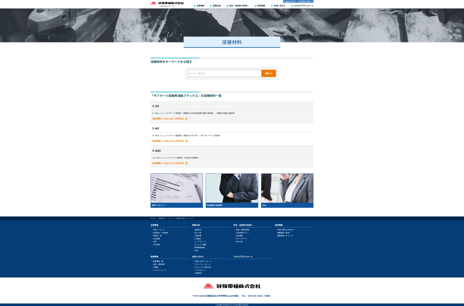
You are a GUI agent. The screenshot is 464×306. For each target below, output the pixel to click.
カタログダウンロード (243, 256)
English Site (289, 1)
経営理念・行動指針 (160, 232)
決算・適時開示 (159, 264)
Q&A (196, 250)
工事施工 (198, 238)
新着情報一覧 (158, 261)
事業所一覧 (157, 235)
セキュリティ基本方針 (203, 267)
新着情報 (154, 256)
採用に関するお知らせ (285, 229)
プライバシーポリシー (203, 264)
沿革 (154, 241)
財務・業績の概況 (243, 229)
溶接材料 (198, 229)
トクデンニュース (160, 270)
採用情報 (279, 224)
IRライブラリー (242, 238)
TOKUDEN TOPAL (304, 1)
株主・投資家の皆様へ (243, 224)
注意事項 (198, 235)
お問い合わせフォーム (203, 261)
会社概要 (156, 238)
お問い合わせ (198, 256)
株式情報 (239, 235)
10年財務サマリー (243, 232)
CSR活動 (156, 244)
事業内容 (196, 224)
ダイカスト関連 (200, 244)
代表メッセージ (159, 229)
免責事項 (198, 273)
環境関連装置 (200, 247)
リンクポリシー (200, 270)
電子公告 (239, 241)
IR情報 (155, 267)
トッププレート (200, 241)
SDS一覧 (198, 232)
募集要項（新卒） (284, 232)
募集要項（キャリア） (285, 235)
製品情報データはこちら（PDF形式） (168, 118)
